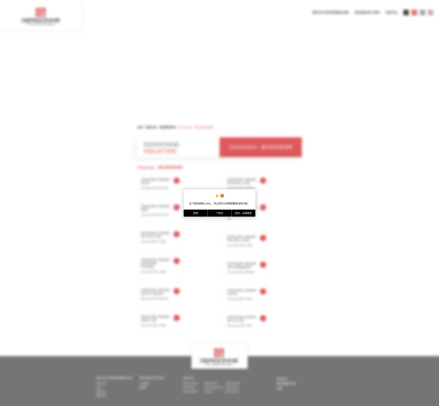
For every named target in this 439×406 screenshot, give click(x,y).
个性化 (219, 213)
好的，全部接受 (243, 213)
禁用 (195, 213)
